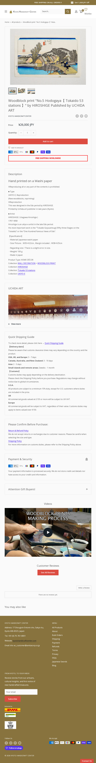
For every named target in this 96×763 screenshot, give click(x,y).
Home (7, 22)
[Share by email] (86, 116)
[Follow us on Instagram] (10, 743)
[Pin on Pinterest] (81, 116)
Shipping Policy (15, 441)
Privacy (55, 654)
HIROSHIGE (23, 267)
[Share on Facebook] (77, 116)
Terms (55, 650)
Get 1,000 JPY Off (82, 2)
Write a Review (84, 588)
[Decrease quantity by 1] (21, 132)
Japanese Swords (59, 661)
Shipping (56, 639)
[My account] (76, 11)
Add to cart (48, 141)
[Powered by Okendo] (15, 588)
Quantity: (12, 132)
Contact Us (87, 761)
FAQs (54, 658)
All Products (57, 627)
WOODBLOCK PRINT (46, 263)
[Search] (68, 11)
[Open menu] (6, 11)
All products (16, 22)
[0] (80, 11)
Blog (54, 665)
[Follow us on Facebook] (6, 743)
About (54, 631)
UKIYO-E (21, 273)
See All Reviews (48, 572)
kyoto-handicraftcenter (19, 116)
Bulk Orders (57, 635)
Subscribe (12, 699)
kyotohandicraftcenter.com (24, 640)
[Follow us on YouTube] (19, 743)
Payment (56, 642)
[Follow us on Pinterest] (15, 743)
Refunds (55, 646)
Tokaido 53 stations (26, 270)
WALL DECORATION (26, 263)
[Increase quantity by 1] (33, 132)
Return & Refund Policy (18, 430)
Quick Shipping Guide (54, 343)
